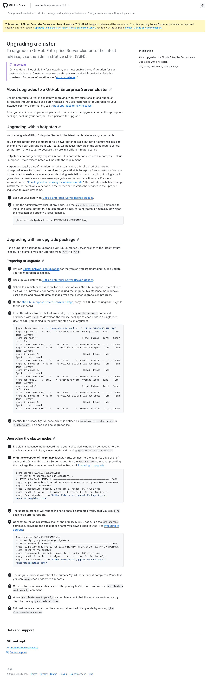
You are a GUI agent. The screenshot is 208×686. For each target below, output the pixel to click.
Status (53, 673)
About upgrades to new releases (71, 105)
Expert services (78, 673)
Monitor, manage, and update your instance (61, 13)
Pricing (63, 673)
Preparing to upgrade (23, 261)
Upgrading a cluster (124, 13)
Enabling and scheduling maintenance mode (55, 182)
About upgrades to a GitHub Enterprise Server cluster (57, 89)
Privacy (44, 673)
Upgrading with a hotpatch (31, 126)
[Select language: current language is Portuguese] (202, 5)
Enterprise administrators (21, 13)
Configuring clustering (99, 13)
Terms (34, 673)
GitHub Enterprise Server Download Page (47, 302)
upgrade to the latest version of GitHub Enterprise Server (65, 27)
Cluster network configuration (41, 268)
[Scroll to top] (201, 679)
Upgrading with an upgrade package (40, 239)
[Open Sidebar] (3, 13)
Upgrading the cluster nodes (29, 438)
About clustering (66, 77)
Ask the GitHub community (24, 647)
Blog (91, 673)
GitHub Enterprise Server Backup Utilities (67, 197)
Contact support (18, 652)
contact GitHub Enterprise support (143, 27)
